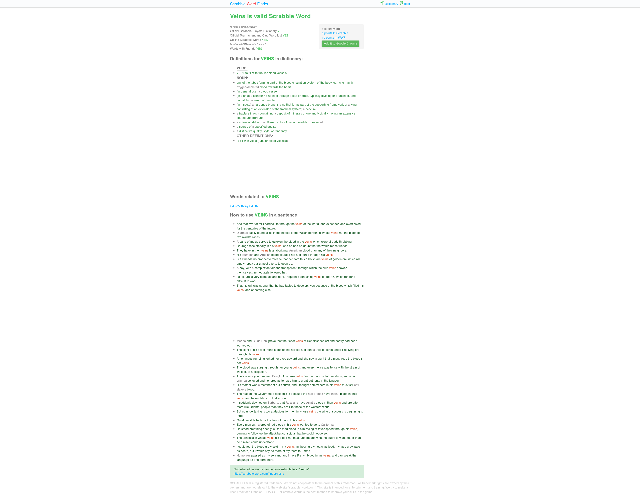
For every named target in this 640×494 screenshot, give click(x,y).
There (240, 376)
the (248, 82)
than (314, 250)
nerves (295, 350)
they (280, 407)
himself (245, 442)
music (254, 241)
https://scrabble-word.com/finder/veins (259, 473)
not (316, 433)
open (284, 263)
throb (240, 416)
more (240, 407)
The (239, 350)
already (333, 241)
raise (288, 380)
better (350, 438)
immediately (262, 272)
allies (269, 232)
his (272, 246)
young (288, 367)
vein (233, 205)
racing (310, 429)
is (252, 276)
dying (261, 350)
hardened (260, 104)
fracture (244, 113)
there (269, 460)
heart (287, 87)
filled (356, 285)
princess (248, 438)
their (257, 250)
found (261, 232)
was (255, 285)
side (252, 420)
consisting (243, 109)
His (239, 254)
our (256, 263)
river (251, 224)
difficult (241, 281)
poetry (340, 341)
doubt (307, 246)
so (249, 380)
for (238, 228)
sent (309, 350)
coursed (285, 254)
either (245, 420)
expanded (333, 224)
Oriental (255, 407)
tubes (254, 82)
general (246, 91)
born (263, 460)
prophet (263, 259)
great (304, 380)
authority (314, 380)
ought (331, 438)
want (342, 438)
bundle (270, 100)
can (340, 455)
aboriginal (281, 250)
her (284, 272)
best (275, 420)
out (249, 345)
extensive (349, 113)
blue (325, 268)
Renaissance (315, 341)
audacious (277, 411)
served (263, 241)
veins (253, 140)
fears (294, 451)
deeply (267, 429)
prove (272, 341)
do (321, 433)
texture (245, 276)
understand (308, 438)
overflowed (353, 224)
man (248, 424)
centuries (252, 228)
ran (341, 232)
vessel (273, 91)
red (273, 424)
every (311, 367)
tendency (281, 131)
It (237, 402)
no (300, 246)
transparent (288, 268)
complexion (262, 268)
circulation (299, 82)
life (277, 224)
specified (261, 126)
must (345, 385)
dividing (326, 96)
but (279, 433)
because (321, 285)
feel (248, 446)
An (238, 358)
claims (262, 398)
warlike (247, 237)
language (243, 460)
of (243, 82)
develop (302, 285)
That (240, 285)
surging (262, 367)
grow (268, 446)
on (269, 398)
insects (245, 104)
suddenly (245, 402)
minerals (296, 113)
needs (248, 259)
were (324, 241)
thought (304, 385)
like (344, 350)
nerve (319, 367)
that (288, 104)
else (268, 290)
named (266, 376)
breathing (256, 429)
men (293, 411)
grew (350, 446)
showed (342, 268)
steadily (261, 246)
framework (337, 104)
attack (272, 433)
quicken (277, 241)
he (290, 246)
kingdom (334, 380)
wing (353, 104)
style (266, 131)
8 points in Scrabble (335, 33)
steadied (280, 350)
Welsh (303, 232)
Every (240, 424)
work (253, 281)
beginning (353, 411)
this (302, 259)
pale (357, 446)
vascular (259, 100)
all (274, 429)
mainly (349, 82)
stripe (255, 122)
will (358, 259)
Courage (242, 246)
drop (263, 424)
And (239, 224)
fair (272, 268)
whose (326, 232)
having (333, 113)
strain (353, 367)
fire (357, 350)
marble (302, 122)
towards (273, 87)
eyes (283, 358)
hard (281, 276)
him (294, 380)
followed (275, 272)
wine (325, 411)
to (246, 73)
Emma (306, 451)
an (256, 109)
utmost (263, 263)
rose (252, 246)
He (238, 429)
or (299, 96)
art (327, 341)
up (290, 263)
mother (246, 385)
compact (266, 276)
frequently (292, 276)
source (243, 126)
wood (292, 122)
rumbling (259, 358)
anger (337, 350)
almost (335, 358)
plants (245, 96)
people (265, 407)
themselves (244, 272)
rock (256, 113)
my (284, 446)
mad (285, 429)
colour (281, 122)
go (315, 424)
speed (330, 429)
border (312, 232)
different (271, 122)
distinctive (245, 131)
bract (305, 96)
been (353, 341)
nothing (259, 290)
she (306, 358)
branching (342, 96)
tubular (263, 73)
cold (275, 446)
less (271, 250)
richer (291, 341)
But (239, 259)
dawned (257, 402)
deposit (281, 113)
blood (272, 73)
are (318, 259)
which (316, 241)
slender (258, 96)
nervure (311, 109)
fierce (305, 254)
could (310, 433)
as (278, 380)
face (343, 446)
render (348, 276)
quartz (330, 276)
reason (247, 394)
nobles (285, 232)
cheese (314, 122)
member (266, 385)
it (243, 259)
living (351, 350)
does (278, 394)
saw (311, 358)
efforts (273, 263)
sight (246, 350)
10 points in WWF (334, 37)
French (301, 455)
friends (343, 246)
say (267, 451)
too (268, 411)
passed (256, 455)
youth (257, 376)
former (329, 376)
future (271, 228)
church (285, 385)
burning (242, 433)
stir (351, 385)
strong (263, 285)
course (241, 118)
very (256, 276)
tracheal (285, 109)
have (247, 250)
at (316, 429)
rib (265, 96)
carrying (338, 82)
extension (264, 109)
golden (337, 259)
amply (241, 263)
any (239, 82)
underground (255, 118)
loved (255, 380)
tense (334, 367)
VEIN (240, 73)
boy (242, 268)
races (256, 237)
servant (276, 455)
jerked (270, 358)
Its (238, 276)
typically (315, 96)
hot (293, 254)
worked (241, 345)
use (254, 91)
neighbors (339, 250)
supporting (322, 104)
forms (296, 104)
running (273, 96)
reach (334, 246)
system (311, 82)
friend (269, 350)
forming (264, 82)
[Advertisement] (300, 166)
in (239, 91)
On (239, 420)
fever (321, 429)
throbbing (345, 241)
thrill (318, 350)
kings (338, 376)
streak (243, 122)
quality (272, 126)
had (295, 246)
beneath (293, 259)
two (239, 237)
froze (343, 358)
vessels (282, 73)
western (316, 407)
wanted (304, 424)
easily (252, 232)
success (337, 411)
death (244, 451)
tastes (289, 285)
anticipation (258, 372)
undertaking (254, 411)
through (284, 96)
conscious (289, 433)
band (243, 241)
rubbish (311, 259)
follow (254, 433)
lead (331, 446)
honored (271, 380)
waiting (241, 372)
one (256, 460)
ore (308, 113)
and (353, 96)
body (328, 82)
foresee (277, 259)
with (255, 73)
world (315, 224)
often (356, 402)
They (240, 250)
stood (245, 429)
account (283, 398)
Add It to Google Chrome (340, 43)
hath (259, 420)
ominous (246, 358)
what (319, 438)
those (298, 407)
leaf (294, 96)
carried (269, 224)
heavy (320, 446)
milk (261, 224)
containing (243, 100)
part (272, 82)
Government (266, 394)
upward (292, 358)
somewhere (318, 385)
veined (242, 205)
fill (250, 73)
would (325, 246)
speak (348, 455)
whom (353, 376)
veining (254, 205)
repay (249, 263)
